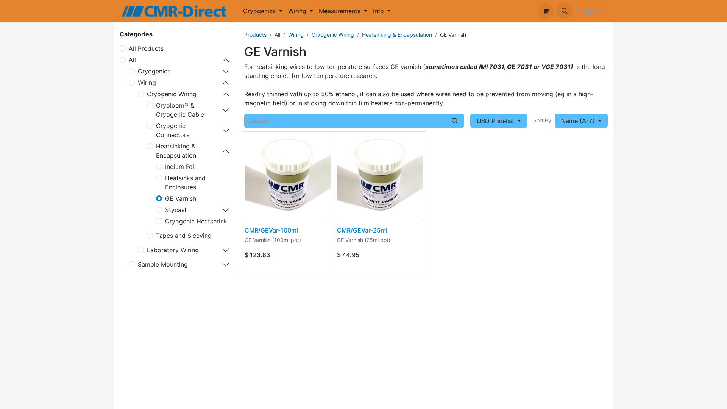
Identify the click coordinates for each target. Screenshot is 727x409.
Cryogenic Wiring (172, 94)
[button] (565, 11)
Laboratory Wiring (173, 250)
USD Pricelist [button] (496, 121)
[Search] (454, 121)
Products (255, 34)
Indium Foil (180, 166)
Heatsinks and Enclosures (185, 182)
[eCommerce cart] (546, 11)
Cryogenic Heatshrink (196, 221)
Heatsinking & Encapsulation (176, 150)
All (132, 60)
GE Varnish (180, 198)
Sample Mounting (163, 264)
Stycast (176, 210)
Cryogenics (154, 71)
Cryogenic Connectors (172, 130)
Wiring (147, 82)
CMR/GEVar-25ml (362, 230)
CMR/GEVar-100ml (271, 230)
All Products (146, 48)
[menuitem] (262, 11)
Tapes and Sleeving (184, 235)
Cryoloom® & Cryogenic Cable (180, 109)
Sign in (591, 11)
